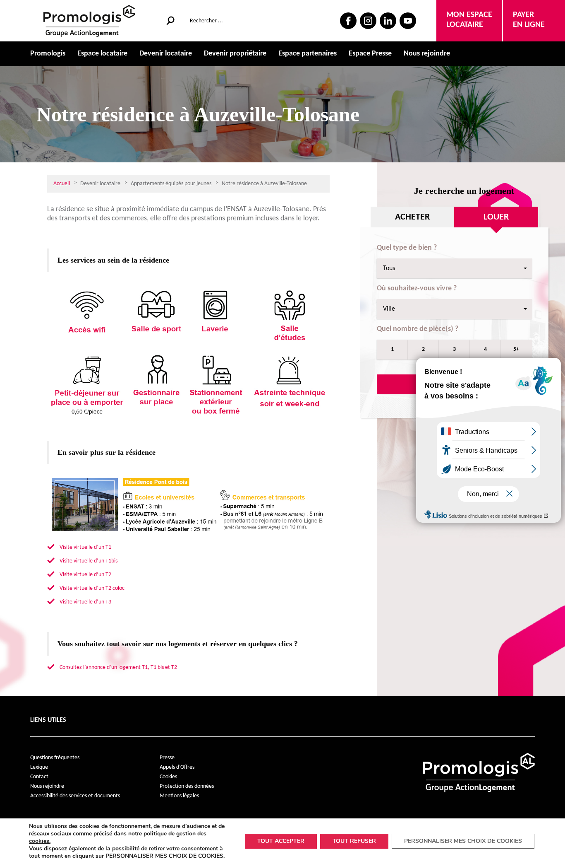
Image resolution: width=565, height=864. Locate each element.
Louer (496, 217)
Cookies (168, 777)
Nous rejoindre (427, 54)
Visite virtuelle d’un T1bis (88, 561)
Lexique (39, 767)
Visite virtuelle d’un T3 (85, 602)
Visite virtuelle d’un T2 (85, 575)
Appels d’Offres (177, 767)
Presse (167, 758)
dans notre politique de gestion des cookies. (117, 837)
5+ (516, 349)
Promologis (47, 54)
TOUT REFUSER (354, 841)
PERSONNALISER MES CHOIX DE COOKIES (463, 841)
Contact (39, 777)
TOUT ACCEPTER (280, 841)
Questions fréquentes (54, 758)
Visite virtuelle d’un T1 (85, 547)
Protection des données (187, 786)
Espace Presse (370, 54)
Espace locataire (102, 54)
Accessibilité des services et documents (75, 796)
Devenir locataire (165, 54)
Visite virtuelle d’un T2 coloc (92, 588)
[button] (454, 268)
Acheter (412, 217)
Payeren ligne (529, 20)
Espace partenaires (307, 54)
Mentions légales (179, 796)
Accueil (61, 184)
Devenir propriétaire (235, 54)
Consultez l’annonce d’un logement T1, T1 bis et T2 (118, 667)
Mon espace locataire (469, 20)
